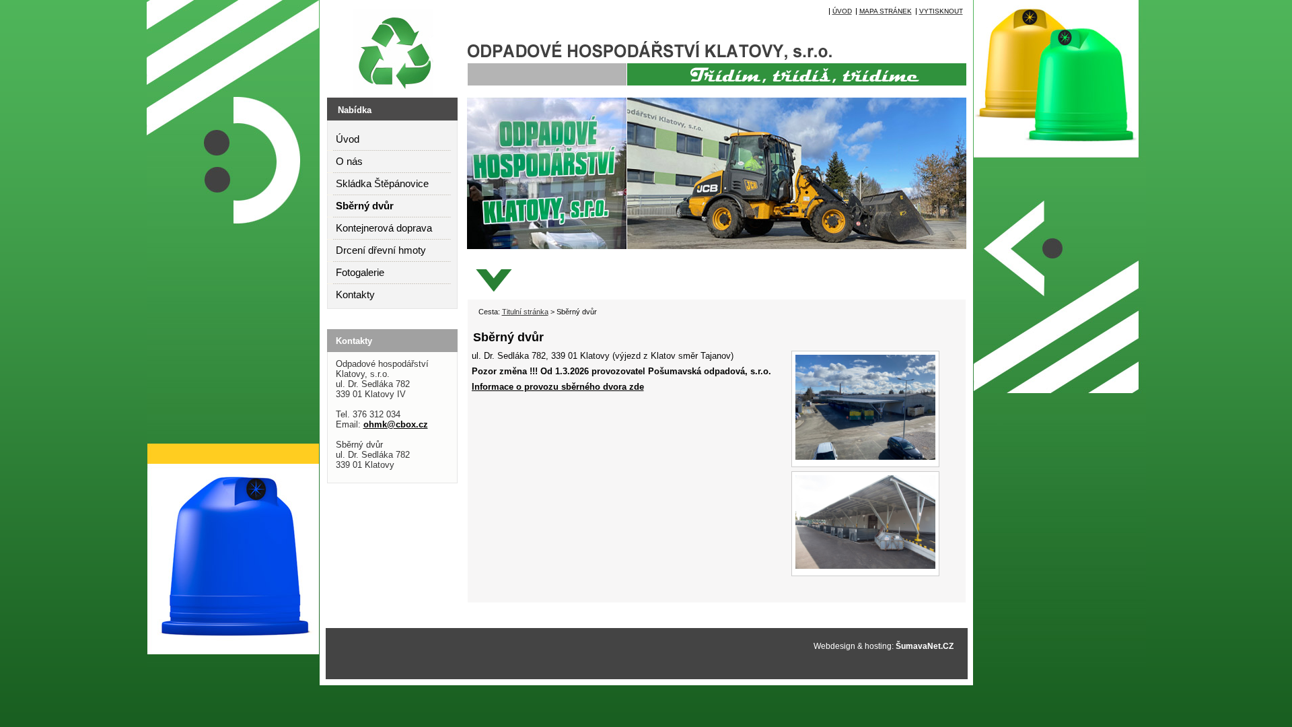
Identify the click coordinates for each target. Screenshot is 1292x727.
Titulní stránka (525, 312)
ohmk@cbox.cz (395, 424)
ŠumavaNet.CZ (925, 646)
